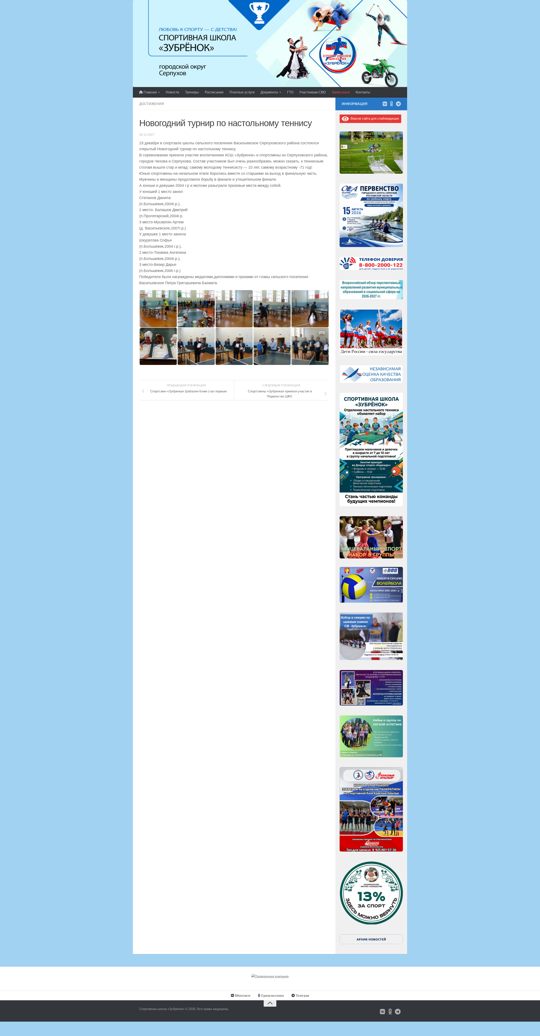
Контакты (363, 92)
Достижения (151, 104)
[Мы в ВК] (384, 103)
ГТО (290, 92)
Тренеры (192, 92)
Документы (269, 92)
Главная (150, 92)
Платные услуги (242, 92)
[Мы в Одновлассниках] (391, 103)
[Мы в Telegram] (398, 103)
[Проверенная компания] (270, 976)
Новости (172, 92)
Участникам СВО (312, 92)
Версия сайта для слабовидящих (374, 118)
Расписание (214, 92)
